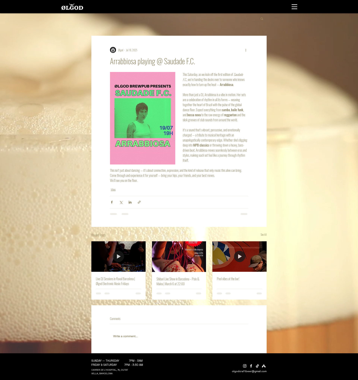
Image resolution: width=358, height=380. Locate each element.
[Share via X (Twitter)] (121, 202)
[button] (262, 18)
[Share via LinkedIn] (130, 202)
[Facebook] (251, 366)
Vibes (113, 189)
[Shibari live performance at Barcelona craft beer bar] (179, 256)
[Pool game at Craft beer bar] (239, 256)
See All (264, 234)
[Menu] (294, 6)
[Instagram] (245, 366)
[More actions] (246, 50)
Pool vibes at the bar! (228, 278)
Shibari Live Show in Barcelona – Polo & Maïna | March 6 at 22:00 (177, 281)
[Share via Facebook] (112, 202)
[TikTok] (257, 366)
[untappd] (264, 366)
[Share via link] (139, 202)
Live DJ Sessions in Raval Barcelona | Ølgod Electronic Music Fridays (115, 281)
